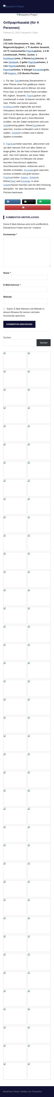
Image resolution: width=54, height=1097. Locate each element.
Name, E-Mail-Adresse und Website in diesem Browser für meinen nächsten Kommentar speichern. (23, 312)
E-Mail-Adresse (12, 285)
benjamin (26, 32)
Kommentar (10, 234)
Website (7, 297)
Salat (35, 32)
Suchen (7, 337)
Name (7, 273)
